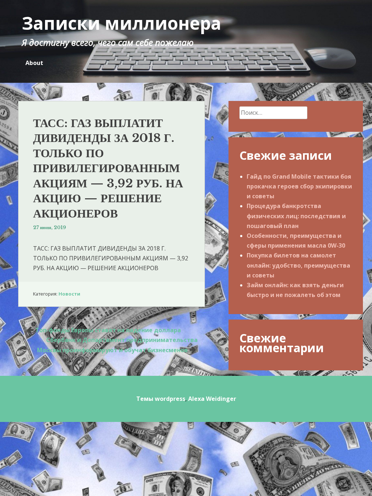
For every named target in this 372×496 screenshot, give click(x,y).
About (34, 63)
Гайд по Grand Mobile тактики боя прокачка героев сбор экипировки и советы (299, 186)
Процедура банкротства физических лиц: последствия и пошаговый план (296, 215)
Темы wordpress (160, 399)
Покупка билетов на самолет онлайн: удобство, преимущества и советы (298, 265)
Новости (69, 293)
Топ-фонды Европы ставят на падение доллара (108, 330)
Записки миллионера (121, 23)
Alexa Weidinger (212, 399)
